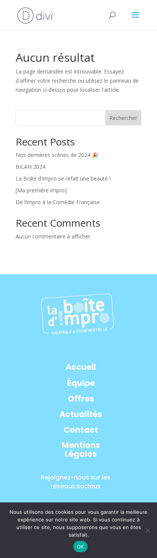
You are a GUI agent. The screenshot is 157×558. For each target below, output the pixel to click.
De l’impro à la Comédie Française (58, 202)
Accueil (81, 367)
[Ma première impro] (41, 190)
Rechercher (123, 118)
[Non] (147, 530)
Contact (81, 430)
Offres (81, 399)
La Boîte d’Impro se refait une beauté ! (63, 178)
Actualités (80, 414)
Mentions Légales (81, 450)
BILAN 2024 (30, 166)
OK (80, 547)
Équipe (81, 383)
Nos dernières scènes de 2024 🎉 (57, 154)
